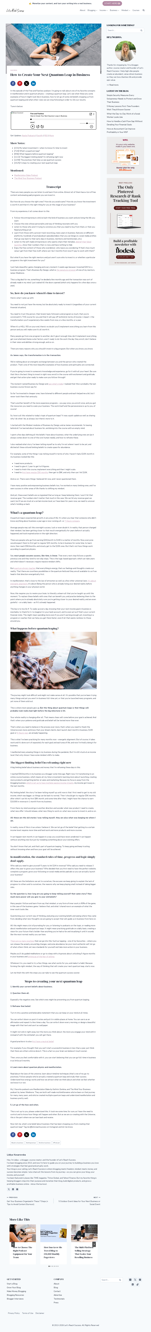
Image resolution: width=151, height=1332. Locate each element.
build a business (17, 1143)
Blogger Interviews (15, 1299)
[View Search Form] (144, 10)
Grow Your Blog (14, 1287)
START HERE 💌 (112, 3)
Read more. (114, 85)
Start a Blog (12, 1284)
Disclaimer (39, 1313)
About (82, 10)
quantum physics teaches (24, 568)
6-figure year (22, 733)
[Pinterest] (140, 1280)
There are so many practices (22, 941)
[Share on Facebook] (12, 83)
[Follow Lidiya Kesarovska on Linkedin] (13, 1189)
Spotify (40, 135)
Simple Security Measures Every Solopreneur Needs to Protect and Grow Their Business (124, 98)
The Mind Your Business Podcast (28, 178)
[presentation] (23, 1233)
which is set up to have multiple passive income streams (50, 783)
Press (56, 1302)
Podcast (56, 1143)
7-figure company (72, 521)
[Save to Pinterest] (19, 83)
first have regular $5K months (35, 472)
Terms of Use (27, 1313)
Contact (57, 1291)
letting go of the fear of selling (41, 956)
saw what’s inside (55, 384)
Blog (56, 1287)
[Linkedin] (133, 1284)
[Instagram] (130, 1280)
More (51, 135)
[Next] (94, 1244)
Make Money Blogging (16, 1291)
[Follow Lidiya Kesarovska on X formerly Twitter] (9, 1189)
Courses (136, 10)
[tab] (49, 1266)
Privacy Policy (14, 1313)
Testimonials (59, 1299)
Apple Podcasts (28, 135)
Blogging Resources (15, 1295)
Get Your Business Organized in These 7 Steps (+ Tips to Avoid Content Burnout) (27, 1201)
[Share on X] (26, 83)
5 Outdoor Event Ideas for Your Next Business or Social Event (79, 1201)
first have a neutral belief (43, 1041)
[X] (135, 1280)
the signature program (66, 270)
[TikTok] (137, 1284)
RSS (46, 135)
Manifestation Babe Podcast (26, 175)
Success (13, 70)
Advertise (58, 1295)
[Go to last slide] (13, 1244)
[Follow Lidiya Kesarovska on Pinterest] (17, 1189)
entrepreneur (31, 1143)
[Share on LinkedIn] (33, 83)
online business (45, 1143)
